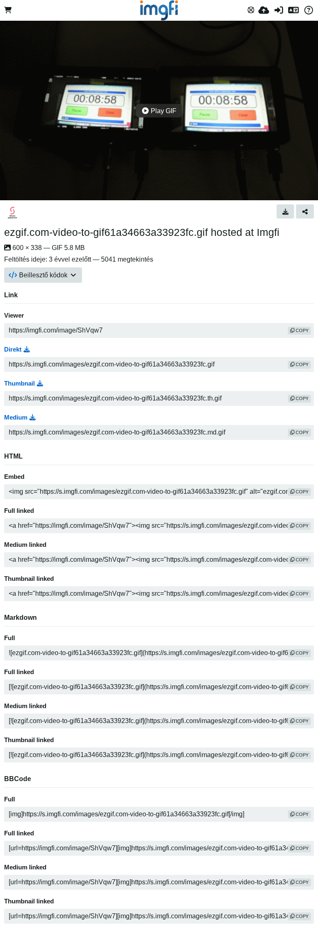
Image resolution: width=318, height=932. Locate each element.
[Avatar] (12, 212)
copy (301, 330)
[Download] (285, 211)
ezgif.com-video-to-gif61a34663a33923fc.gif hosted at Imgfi (141, 232)
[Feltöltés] (263, 10)
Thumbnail (19, 383)
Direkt (13, 349)
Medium (15, 417)
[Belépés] (278, 10)
